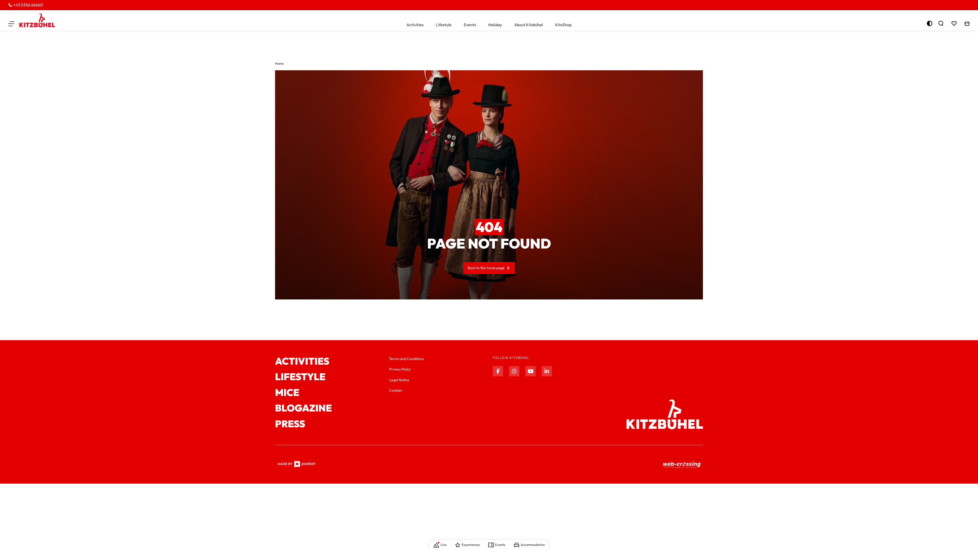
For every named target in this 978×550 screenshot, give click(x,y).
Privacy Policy (400, 369)
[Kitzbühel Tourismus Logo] (37, 20)
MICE (287, 392)
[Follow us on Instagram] (514, 371)
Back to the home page (486, 268)
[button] (11, 23)
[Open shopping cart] (967, 23)
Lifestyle (444, 24)
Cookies (395, 390)
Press (290, 424)
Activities (415, 24)
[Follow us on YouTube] (530, 371)
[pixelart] (296, 464)
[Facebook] (498, 371)
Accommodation (533, 545)
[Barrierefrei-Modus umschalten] (930, 23)
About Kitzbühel (528, 24)
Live (443, 545)
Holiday (495, 24)
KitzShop (563, 24)
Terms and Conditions (406, 358)
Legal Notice (399, 380)
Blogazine (303, 408)
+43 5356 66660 (28, 4)
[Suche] (941, 23)
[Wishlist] (954, 23)
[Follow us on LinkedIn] (547, 371)
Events (470, 24)
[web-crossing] (682, 464)
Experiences (471, 545)
